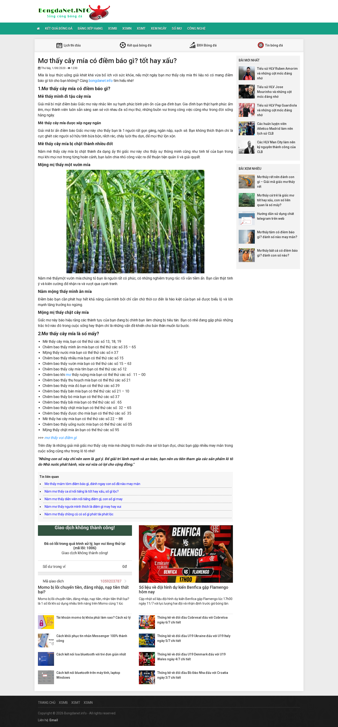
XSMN (127, 28)
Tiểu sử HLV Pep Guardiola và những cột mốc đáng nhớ (277, 110)
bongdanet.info (101, 80)
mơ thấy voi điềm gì (60, 438)
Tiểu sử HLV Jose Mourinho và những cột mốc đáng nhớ (274, 91)
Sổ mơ (177, 28)
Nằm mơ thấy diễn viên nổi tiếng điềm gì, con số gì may (84, 499)
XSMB (112, 28)
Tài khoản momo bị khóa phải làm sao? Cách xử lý (93, 617)
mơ (68, 374)
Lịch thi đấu (72, 45)
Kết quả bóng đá (58, 28)
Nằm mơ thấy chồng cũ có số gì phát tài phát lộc (79, 514)
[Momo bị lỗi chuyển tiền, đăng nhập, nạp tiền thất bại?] (85, 554)
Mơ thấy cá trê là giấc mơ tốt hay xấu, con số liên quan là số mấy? (275, 200)
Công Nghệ (196, 28)
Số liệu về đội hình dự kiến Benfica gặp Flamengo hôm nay (183, 589)
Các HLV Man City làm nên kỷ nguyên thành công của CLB (276, 147)
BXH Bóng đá (206, 45)
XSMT (141, 28)
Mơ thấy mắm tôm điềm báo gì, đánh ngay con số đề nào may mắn (92, 484)
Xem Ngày (158, 28)
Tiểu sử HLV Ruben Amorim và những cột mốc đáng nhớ (277, 73)
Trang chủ (46, 702)
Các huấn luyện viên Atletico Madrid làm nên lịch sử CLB (275, 128)
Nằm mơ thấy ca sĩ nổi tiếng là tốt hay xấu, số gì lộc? (82, 491)
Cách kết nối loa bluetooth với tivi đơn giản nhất (91, 654)
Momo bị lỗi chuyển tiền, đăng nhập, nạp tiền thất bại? (83, 589)
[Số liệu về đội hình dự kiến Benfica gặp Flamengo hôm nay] (186, 554)
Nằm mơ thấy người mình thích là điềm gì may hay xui (83, 506)
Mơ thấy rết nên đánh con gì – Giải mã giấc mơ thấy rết (276, 181)
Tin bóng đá (273, 45)
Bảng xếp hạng (90, 28)
